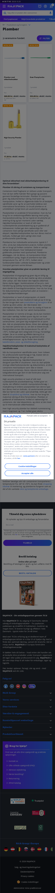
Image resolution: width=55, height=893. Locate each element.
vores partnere (29, 456)
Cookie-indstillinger (27, 466)
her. (18, 458)
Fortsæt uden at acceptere (37, 416)
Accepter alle (27, 473)
